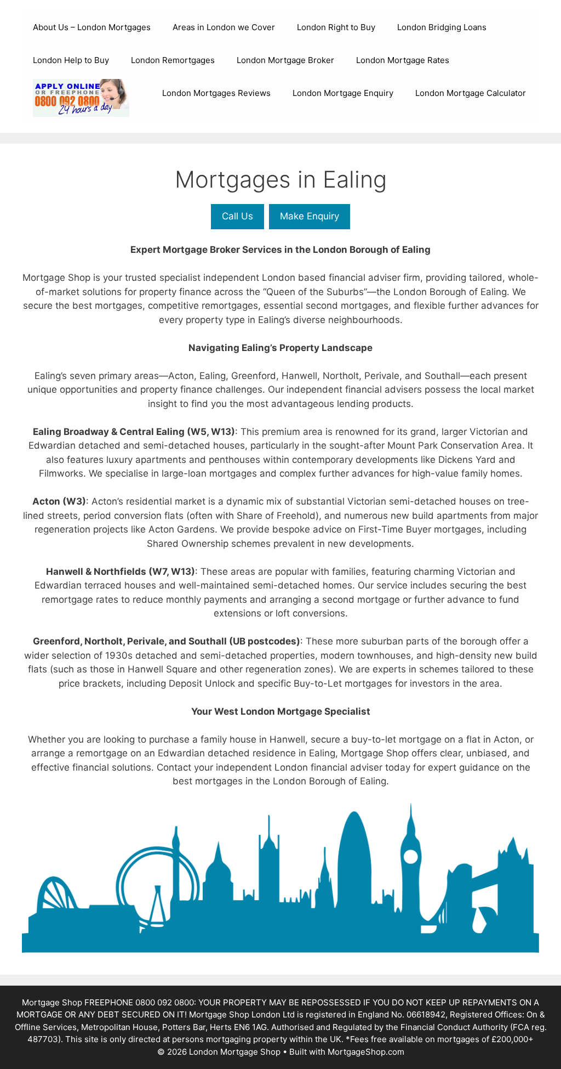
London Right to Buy (336, 27)
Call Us (237, 216)
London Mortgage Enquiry (343, 93)
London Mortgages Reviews (216, 93)
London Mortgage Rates (402, 60)
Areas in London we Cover (224, 27)
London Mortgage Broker (285, 60)
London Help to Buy (71, 60)
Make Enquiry (309, 216)
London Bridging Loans (441, 27)
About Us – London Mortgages (92, 27)
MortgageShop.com (366, 1052)
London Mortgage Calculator (470, 93)
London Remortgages (173, 60)
